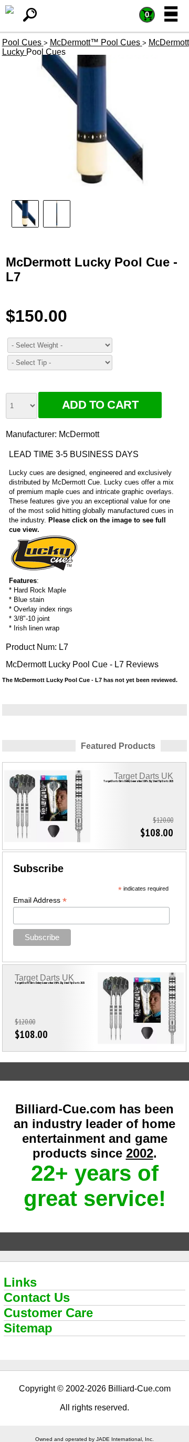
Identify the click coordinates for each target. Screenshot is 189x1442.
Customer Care (48, 1313)
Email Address (40, 900)
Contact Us (37, 1297)
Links (20, 1282)
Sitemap (28, 1328)
